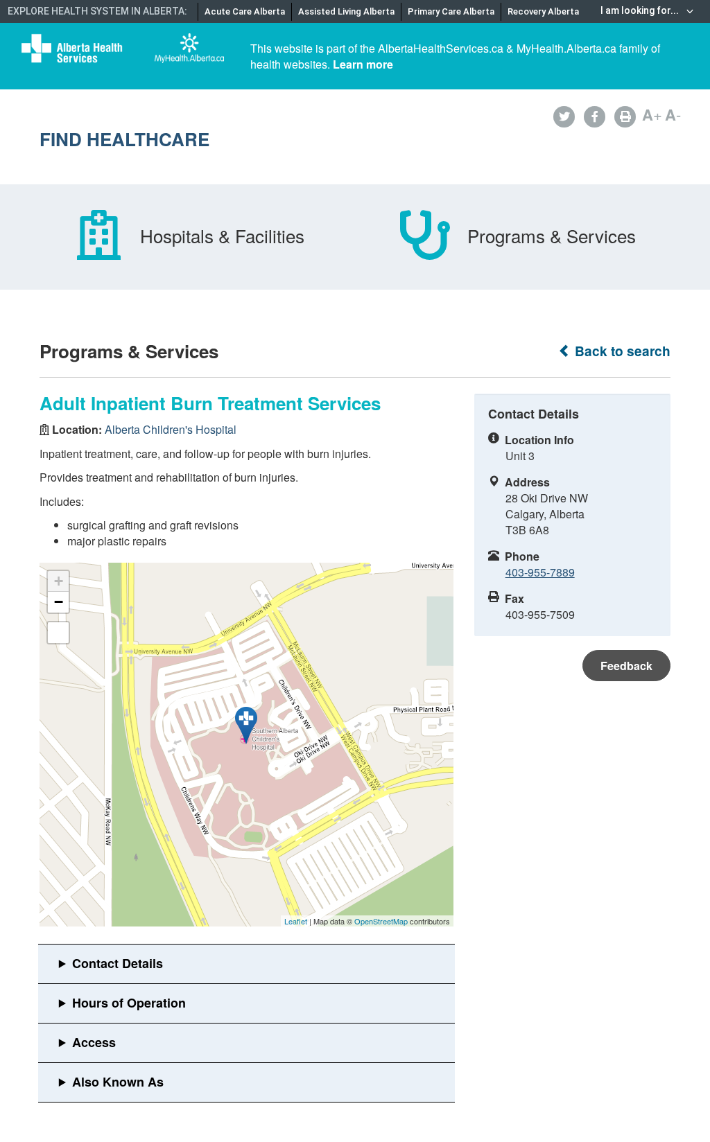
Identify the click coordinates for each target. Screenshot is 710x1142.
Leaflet (295, 920)
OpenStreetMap (381, 920)
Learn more (363, 64)
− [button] (58, 601)
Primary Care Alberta (451, 11)
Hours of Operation (129, 1003)
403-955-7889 (540, 572)
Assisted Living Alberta (346, 11)
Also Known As (118, 1082)
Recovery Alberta (543, 11)
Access (94, 1042)
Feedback (626, 666)
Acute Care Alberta (245, 11)
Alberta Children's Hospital (170, 429)
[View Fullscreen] (58, 632)
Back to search (620, 351)
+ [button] (58, 581)
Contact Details (117, 963)
